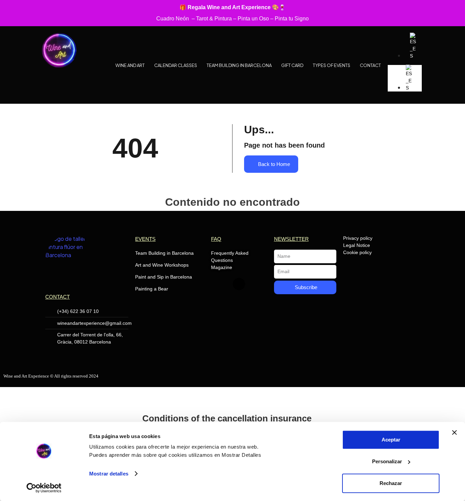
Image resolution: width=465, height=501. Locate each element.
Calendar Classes (175, 65)
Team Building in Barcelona (239, 65)
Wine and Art (130, 65)
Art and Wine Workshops (162, 265)
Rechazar (391, 483)
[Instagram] (239, 284)
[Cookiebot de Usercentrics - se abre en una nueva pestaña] (44, 488)
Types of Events (331, 65)
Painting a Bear (151, 288)
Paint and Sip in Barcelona (163, 277)
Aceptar (391, 439)
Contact (370, 65)
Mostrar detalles (108, 474)
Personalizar (387, 461)
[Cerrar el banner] (454, 432)
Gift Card (292, 65)
